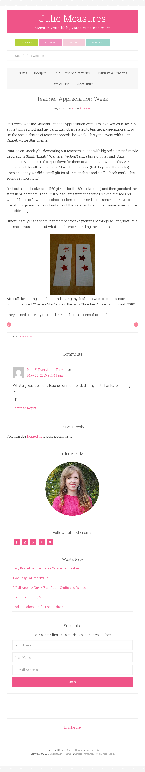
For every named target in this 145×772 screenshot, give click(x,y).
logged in (34, 436)
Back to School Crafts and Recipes (37, 607)
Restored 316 (92, 749)
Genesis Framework (84, 753)
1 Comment (85, 108)
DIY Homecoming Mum (29, 597)
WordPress (101, 753)
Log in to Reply (24, 408)
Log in (112, 753)
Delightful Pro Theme (60, 753)
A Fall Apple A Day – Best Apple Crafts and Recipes (49, 587)
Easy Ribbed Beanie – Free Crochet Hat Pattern (46, 568)
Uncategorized (25, 336)
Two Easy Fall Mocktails (30, 578)
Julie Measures (72, 18)
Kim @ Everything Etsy (45, 369)
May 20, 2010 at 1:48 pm (45, 375)
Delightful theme (74, 749)
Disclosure (72, 727)
